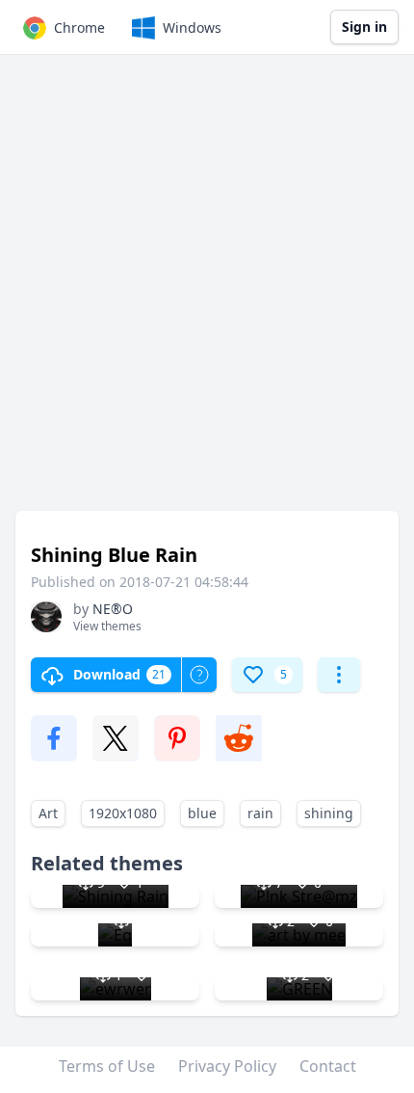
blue (202, 813)
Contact (327, 1066)
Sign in (364, 26)
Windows (192, 27)
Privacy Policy (227, 1066)
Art (48, 813)
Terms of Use (107, 1066)
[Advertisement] (207, 292)
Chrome (79, 27)
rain (260, 813)
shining (328, 813)
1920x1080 (123, 813)
